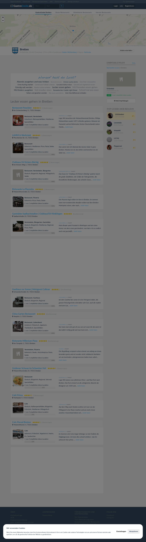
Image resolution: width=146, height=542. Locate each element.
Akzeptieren (133, 531)
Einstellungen (121, 531)
